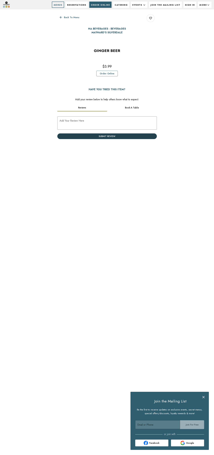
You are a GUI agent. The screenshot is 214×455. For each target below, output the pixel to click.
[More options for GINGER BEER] (150, 18)
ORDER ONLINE (100, 4)
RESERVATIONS (76, 4)
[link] (107, 73)
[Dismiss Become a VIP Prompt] (203, 397)
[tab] (82, 107)
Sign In (190, 4)
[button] (139, 5)
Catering (121, 4)
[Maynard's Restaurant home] (17, 5)
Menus (58, 4)
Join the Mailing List (165, 4)
